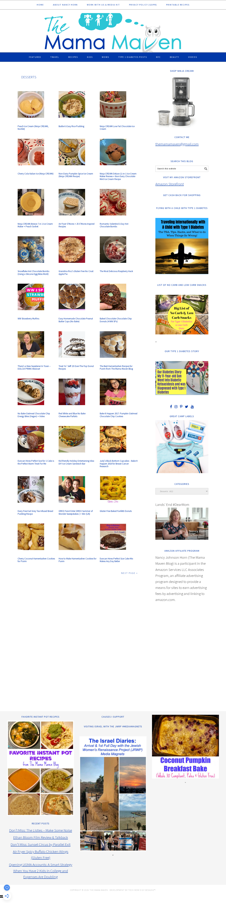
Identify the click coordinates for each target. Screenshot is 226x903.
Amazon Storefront (169, 184)
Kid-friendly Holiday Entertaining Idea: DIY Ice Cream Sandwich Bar (76, 462)
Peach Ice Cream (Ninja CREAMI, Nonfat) (33, 128)
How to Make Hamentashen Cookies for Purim (77, 560)
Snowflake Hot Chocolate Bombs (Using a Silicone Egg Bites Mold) (33, 273)
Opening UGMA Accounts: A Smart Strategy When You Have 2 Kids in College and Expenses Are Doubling (40, 870)
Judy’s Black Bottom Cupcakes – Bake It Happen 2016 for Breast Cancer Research (119, 463)
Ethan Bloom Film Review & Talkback (40, 837)
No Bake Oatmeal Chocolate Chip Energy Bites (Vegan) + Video (34, 415)
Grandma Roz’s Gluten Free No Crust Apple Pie (76, 273)
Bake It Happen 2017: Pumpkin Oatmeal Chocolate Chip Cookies (118, 415)
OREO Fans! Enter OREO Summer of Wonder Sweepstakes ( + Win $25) (76, 512)
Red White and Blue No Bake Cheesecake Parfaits (72, 415)
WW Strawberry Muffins (28, 318)
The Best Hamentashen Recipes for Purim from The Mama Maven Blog (116, 367)
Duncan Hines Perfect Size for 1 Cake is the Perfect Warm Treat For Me (36, 462)
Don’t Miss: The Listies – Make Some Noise (40, 830)
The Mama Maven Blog (113, 31)
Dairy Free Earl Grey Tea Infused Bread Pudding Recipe (35, 512)
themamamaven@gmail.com (177, 144)
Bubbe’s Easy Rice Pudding (71, 126)
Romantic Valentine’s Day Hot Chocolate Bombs (114, 225)
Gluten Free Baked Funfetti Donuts (116, 511)
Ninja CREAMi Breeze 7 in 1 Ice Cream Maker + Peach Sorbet (35, 225)
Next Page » (129, 573)
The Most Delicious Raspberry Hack (116, 271)
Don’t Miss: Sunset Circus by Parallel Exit (40, 844)
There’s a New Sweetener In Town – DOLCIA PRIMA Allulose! (34, 367)
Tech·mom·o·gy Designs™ (141, 890)
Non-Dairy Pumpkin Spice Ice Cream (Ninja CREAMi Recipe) (76, 175)
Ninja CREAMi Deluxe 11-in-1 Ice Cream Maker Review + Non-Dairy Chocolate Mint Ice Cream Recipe (118, 176)
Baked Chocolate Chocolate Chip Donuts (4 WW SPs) (116, 320)
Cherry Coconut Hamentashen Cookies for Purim (36, 560)
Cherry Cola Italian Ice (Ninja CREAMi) (35, 173)
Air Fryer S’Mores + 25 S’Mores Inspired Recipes (76, 225)
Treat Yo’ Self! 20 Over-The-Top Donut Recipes (76, 367)
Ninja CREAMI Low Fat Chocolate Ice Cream (117, 128)
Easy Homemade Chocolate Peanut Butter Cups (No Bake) (76, 320)
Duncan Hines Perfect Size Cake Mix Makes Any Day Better (116, 560)
